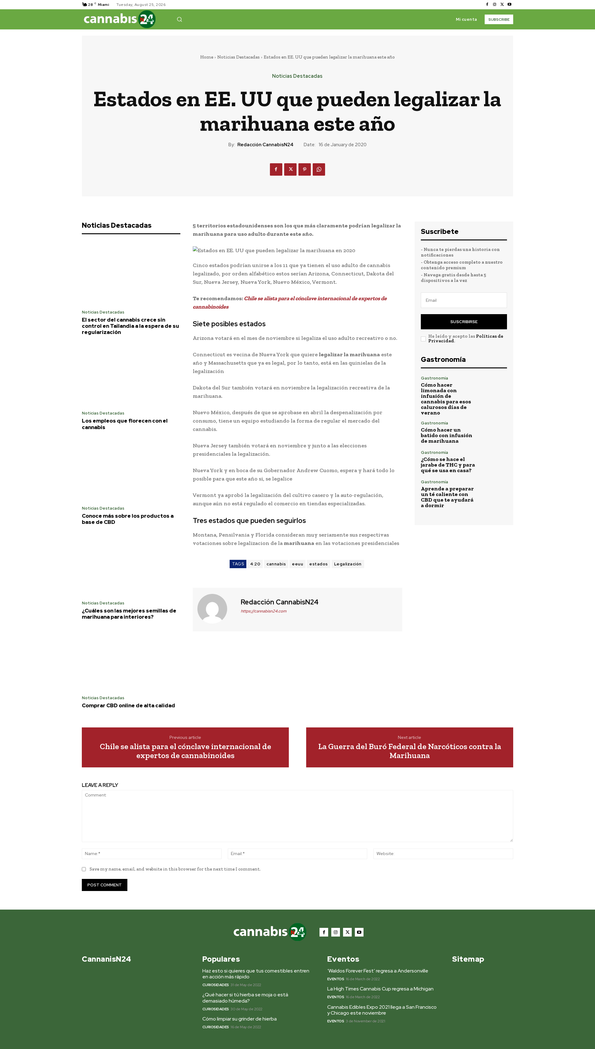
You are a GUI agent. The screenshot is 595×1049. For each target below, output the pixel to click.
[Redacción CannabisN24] (216, 609)
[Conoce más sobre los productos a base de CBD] (131, 469)
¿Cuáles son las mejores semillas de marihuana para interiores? (129, 613)
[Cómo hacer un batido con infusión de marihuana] (494, 432)
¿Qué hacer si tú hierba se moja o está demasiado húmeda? (245, 997)
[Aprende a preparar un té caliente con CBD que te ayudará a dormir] (494, 493)
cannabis (276, 564)
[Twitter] (502, 4)
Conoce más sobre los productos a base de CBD (128, 518)
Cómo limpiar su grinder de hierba (239, 1019)
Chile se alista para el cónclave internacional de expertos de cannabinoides (185, 751)
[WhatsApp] (319, 169)
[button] (179, 19)
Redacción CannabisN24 (265, 144)
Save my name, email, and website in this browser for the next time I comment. (175, 869)
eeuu (297, 564)
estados (318, 564)
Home (206, 57)
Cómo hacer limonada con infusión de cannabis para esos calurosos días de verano (446, 398)
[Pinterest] (304, 169)
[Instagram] (494, 4)
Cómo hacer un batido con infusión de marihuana (446, 435)
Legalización (348, 564)
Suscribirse (464, 321)
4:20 (255, 564)
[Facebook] (487, 4)
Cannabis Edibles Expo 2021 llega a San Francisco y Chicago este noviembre (382, 1010)
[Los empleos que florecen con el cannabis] (131, 374)
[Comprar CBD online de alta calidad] (131, 659)
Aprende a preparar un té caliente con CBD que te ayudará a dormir (447, 497)
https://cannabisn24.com (263, 611)
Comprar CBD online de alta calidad (128, 705)
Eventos (335, 979)
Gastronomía (434, 378)
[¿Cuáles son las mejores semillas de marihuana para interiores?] (131, 564)
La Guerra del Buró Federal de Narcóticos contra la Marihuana (409, 751)
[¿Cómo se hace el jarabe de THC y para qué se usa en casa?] (494, 462)
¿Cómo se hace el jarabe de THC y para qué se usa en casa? (448, 465)
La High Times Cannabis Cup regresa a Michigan (380, 988)
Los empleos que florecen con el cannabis (125, 423)
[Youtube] (509, 4)
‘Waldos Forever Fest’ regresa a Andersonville (377, 971)
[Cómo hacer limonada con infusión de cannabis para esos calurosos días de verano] (494, 389)
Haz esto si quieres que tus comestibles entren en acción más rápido (255, 974)
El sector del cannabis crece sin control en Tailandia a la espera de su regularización (130, 326)
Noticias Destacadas (238, 57)
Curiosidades (215, 984)
